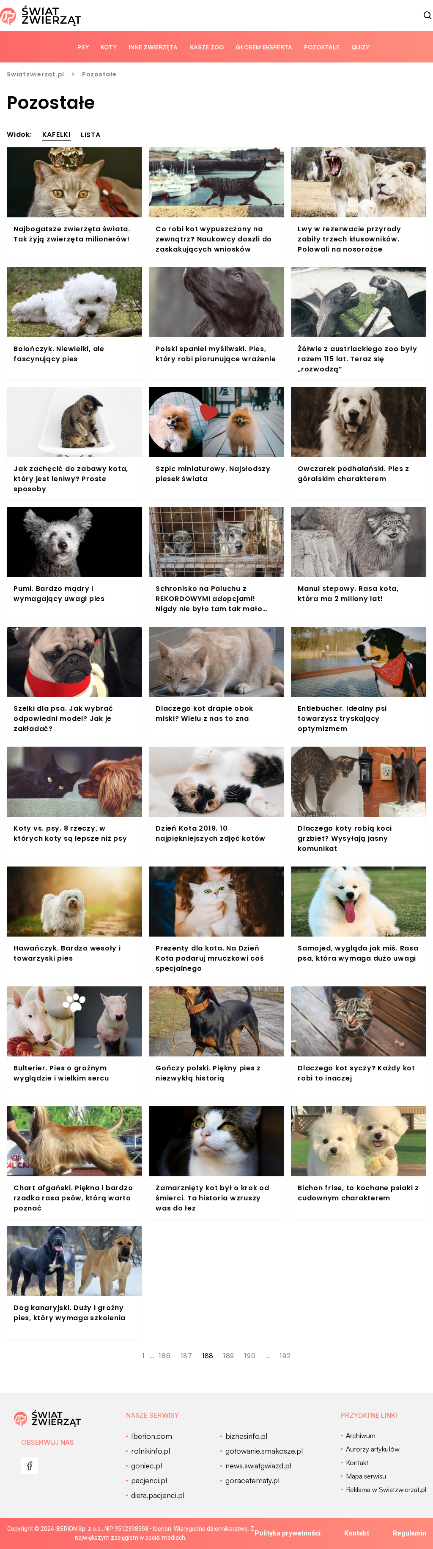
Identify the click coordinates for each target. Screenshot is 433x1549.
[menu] (29, 1465)
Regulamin (409, 1533)
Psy (83, 47)
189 (228, 1356)
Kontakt (356, 1533)
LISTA (91, 135)
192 (285, 1356)
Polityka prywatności (288, 1533)
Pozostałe (322, 47)
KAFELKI (56, 134)
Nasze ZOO (206, 47)
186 (164, 1356)
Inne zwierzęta (153, 47)
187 (186, 1356)
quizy (360, 47)
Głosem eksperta (264, 47)
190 (249, 1356)
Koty (109, 47)
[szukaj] (428, 16)
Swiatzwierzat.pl (35, 74)
